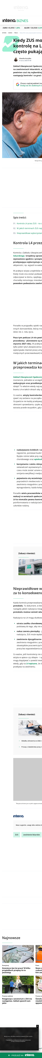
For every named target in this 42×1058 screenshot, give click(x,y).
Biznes (10, 33)
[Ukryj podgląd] (37, 1026)
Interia (4, 33)
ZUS (16, 835)
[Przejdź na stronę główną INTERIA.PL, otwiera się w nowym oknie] (9, 20)
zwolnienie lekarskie (31, 835)
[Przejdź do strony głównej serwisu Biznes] (22, 20)
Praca (16, 33)
